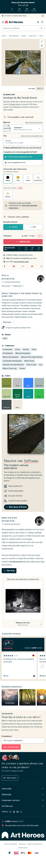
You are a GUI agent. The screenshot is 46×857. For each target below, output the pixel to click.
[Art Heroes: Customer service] (43, 800)
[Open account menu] (38, 22)
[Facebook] (17, 812)
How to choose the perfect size (32, 136)
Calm (5, 338)
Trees (34, 349)
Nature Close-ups (10, 368)
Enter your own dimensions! (23, 148)
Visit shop (6, 286)
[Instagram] (10, 812)
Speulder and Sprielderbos (13, 365)
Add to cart (25, 241)
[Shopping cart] (42, 22)
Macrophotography (23, 353)
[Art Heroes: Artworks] (43, 789)
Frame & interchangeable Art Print (20, 157)
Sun (40, 365)
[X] (21, 812)
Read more (17, 286)
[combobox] (20, 28)
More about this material (34, 123)
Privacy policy (23, 848)
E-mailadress (7, 736)
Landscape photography (12, 361)
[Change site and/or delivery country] (42, 16)
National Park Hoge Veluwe (31, 357)
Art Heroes (7, 806)
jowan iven (10, 94)
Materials (6, 794)
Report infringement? (35, 844)
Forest (17, 349)
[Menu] (2, 22)
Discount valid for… (23, 249)
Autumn (26, 349)
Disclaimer (22, 844)
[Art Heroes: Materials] (43, 794)
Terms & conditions (10, 844)
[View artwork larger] (42, 41)
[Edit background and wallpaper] (42, 46)
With (34, 227)
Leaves (22, 368)
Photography (8, 353)
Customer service (11, 800)
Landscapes (7, 349)
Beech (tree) (29, 361)
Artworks (6, 788)
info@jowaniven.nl (17, 561)
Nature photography (10, 357)
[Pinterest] (14, 812)
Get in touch (12, 778)
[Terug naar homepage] (14, 22)
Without (15, 227)
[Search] (41, 28)
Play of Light (31, 365)
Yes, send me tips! (11, 747)
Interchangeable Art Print (16, 163)
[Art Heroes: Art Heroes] (43, 806)
